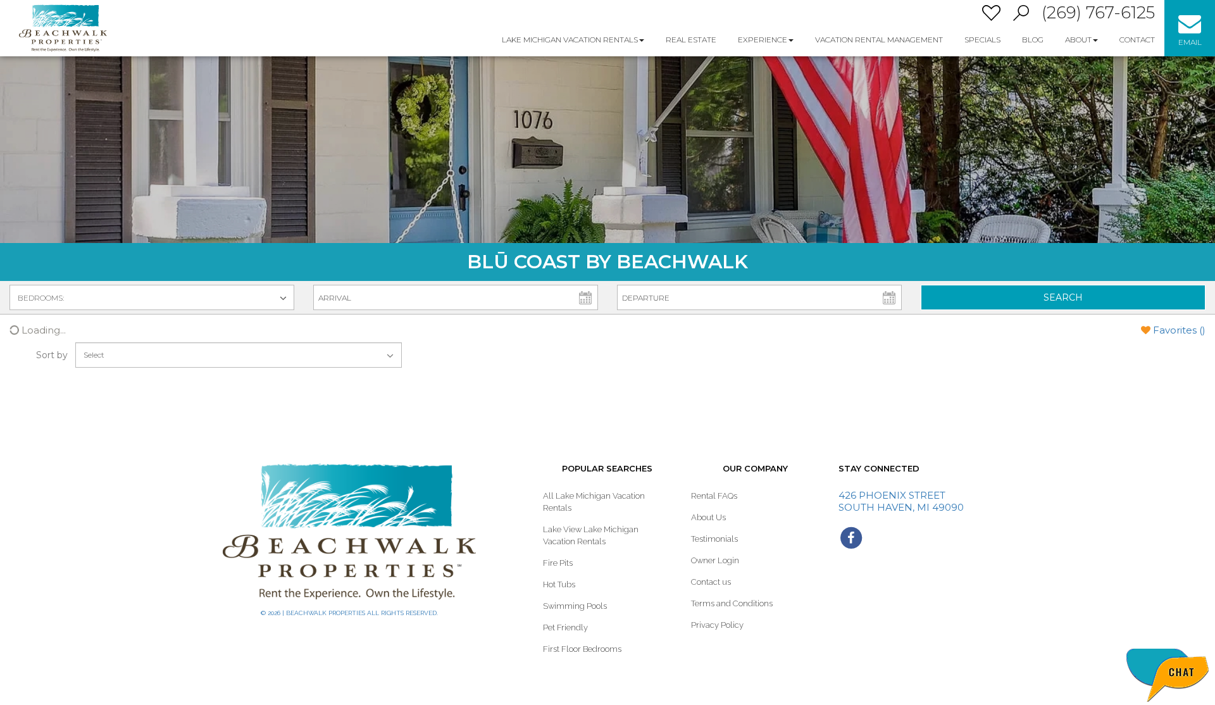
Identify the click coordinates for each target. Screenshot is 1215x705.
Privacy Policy (717, 625)
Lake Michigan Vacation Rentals (570, 39)
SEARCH (1063, 297)
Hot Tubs (559, 584)
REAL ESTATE (691, 39)
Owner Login (715, 560)
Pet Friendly (565, 627)
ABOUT (1078, 39)
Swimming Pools (575, 606)
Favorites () (1179, 330)
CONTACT (1137, 39)
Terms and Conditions (732, 603)
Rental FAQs (714, 496)
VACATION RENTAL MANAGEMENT (879, 39)
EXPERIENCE (762, 39)
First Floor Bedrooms (582, 649)
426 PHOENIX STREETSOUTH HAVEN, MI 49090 (901, 501)
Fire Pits (558, 563)
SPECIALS (982, 39)
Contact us (711, 582)
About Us (708, 517)
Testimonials (714, 539)
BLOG (1033, 39)
